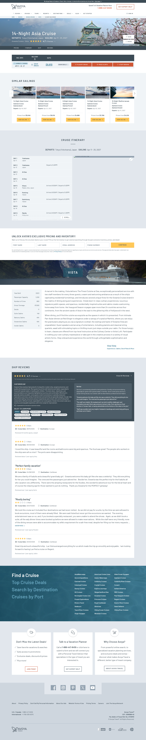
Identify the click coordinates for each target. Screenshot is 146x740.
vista (39, 17)
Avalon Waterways (100, 578)
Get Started (87, 13)
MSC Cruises (118, 592)
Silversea (97, 606)
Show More (19, 526)
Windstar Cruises (100, 613)
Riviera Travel (79, 603)
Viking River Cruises (121, 610)
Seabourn (78, 606)
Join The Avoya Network (114, 703)
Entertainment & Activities (38, 411)
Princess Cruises (100, 599)
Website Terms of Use (76, 703)
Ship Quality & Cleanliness (22, 414)
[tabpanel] (104, 594)
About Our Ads (61, 703)
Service (17, 411)
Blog (77, 13)
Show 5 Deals (62, 64)
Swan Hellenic (119, 606)
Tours (37, 13)
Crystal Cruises (99, 585)
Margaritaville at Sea (101, 592)
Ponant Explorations (82, 599)
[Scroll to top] (141, 735)
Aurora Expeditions (81, 578)
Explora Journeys (100, 588)
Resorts (46, 13)
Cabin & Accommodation (54, 411)
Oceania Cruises (100, 596)
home (13, 17)
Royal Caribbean (100, 603)
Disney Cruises (80, 588)
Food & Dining (25, 411)
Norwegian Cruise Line (82, 596)
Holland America (120, 588)
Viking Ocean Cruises (101, 610)
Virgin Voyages (80, 613)
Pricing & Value (36, 414)
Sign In (130, 13)
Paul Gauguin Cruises (121, 596)
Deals (69, 13)
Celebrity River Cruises (122, 581)
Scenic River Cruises (121, 603)
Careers (101, 703)
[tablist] (41, 593)
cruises (20, 17)
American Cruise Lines (102, 574)
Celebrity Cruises (100, 581)
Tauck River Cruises (81, 610)
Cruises (27, 13)
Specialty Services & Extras (22, 417)
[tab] (41, 575)
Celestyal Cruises (81, 585)
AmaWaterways (80, 574)
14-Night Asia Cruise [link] (50, 17)
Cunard (116, 585)
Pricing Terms (91, 703)
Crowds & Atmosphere (60, 414)
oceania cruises (30, 17)
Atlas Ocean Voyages (121, 574)
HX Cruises (78, 592)
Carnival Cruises (80, 581)
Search (17, 13)
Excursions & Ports (47, 414)
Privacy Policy (58, 251)
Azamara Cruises (120, 578)
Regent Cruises (119, 599)
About (14, 703)
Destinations (57, 13)
